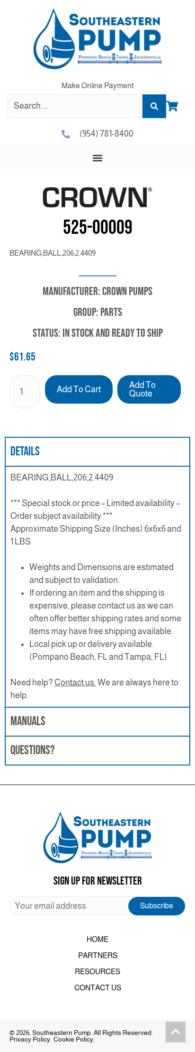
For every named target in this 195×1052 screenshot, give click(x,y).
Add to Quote (142, 389)
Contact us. (75, 682)
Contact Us (97, 988)
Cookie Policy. (74, 1039)
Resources (97, 972)
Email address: (97, 905)
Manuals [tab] (27, 721)
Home (97, 939)
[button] (98, 158)
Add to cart (79, 389)
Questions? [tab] (32, 750)
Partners (97, 955)
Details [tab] (25, 451)
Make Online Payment (98, 86)
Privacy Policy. (30, 1039)
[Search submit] (154, 106)
